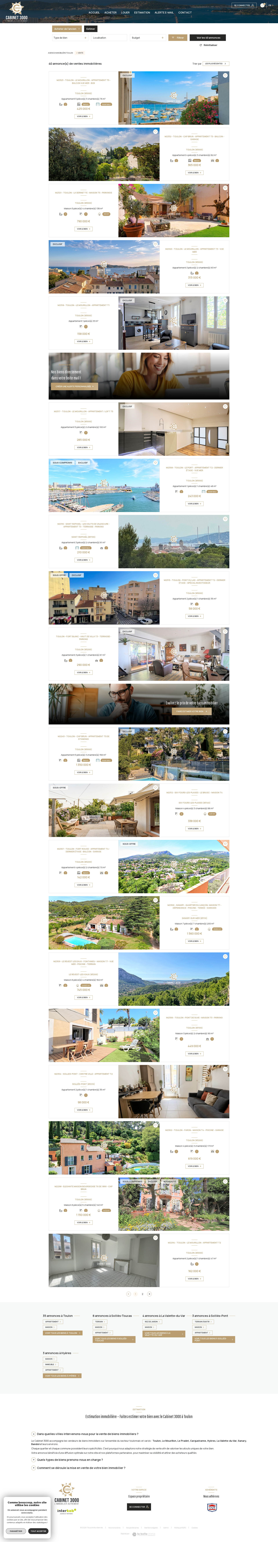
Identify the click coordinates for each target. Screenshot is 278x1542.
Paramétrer (16, 1531)
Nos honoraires (114, 1527)
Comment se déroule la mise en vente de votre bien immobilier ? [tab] (81, 1468)
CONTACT (185, 12)
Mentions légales (151, 1527)
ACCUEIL (94, 12)
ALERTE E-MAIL (164, 12)
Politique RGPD (180, 1527)
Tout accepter (38, 1531)
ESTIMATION (142, 12)
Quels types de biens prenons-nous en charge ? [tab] (70, 1460)
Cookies (195, 1528)
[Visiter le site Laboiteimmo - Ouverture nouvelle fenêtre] (143, 1534)
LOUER (125, 12)
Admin (166, 1527)
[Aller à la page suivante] (149, 1294)
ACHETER (110, 12)
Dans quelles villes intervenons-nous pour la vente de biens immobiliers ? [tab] (87, 1434)
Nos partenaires (132, 1527)
